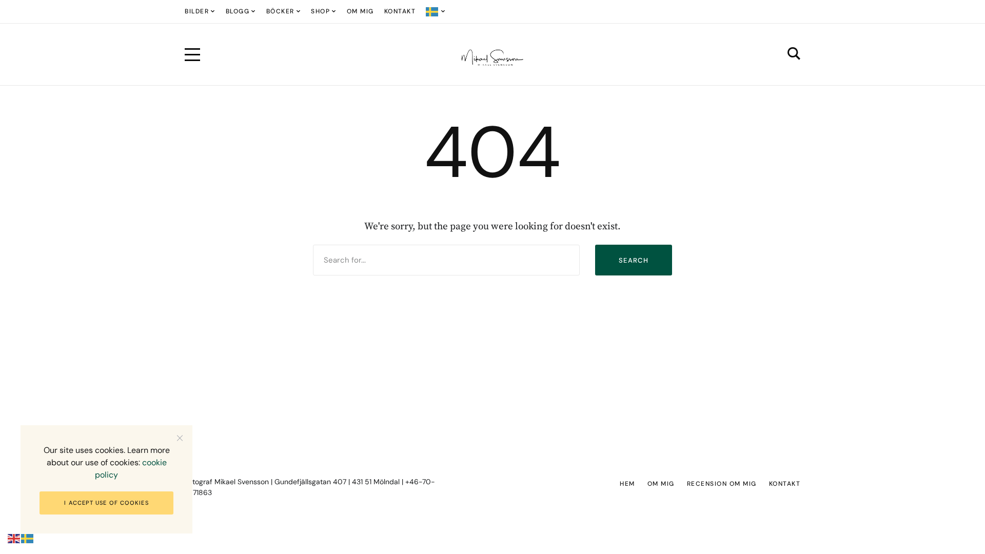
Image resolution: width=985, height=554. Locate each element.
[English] (14, 538)
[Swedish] (436, 11)
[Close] (180, 438)
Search (633, 260)
